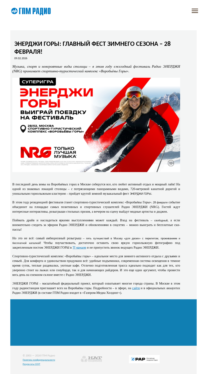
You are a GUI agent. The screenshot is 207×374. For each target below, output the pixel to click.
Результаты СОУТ (31, 364)
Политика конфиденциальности (39, 360)
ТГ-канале (79, 247)
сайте (136, 288)
